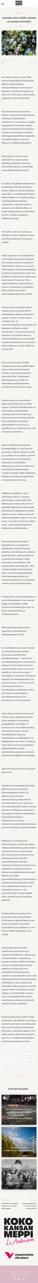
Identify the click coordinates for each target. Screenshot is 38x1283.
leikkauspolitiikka (26, 1055)
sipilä (5, 1060)
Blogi (19, 13)
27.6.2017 (19, 26)
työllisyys (6, 1064)
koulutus (13, 1055)
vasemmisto (29, 1064)
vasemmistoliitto (9, 1068)
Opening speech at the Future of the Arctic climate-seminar (29, 1206)
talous (12, 1060)
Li (2, 63)
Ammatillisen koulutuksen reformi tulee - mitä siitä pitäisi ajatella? (10, 1206)
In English (16, 1274)
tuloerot (21, 1060)
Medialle (13, 1272)
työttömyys (17, 1064)
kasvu (5, 1055)
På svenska (25, 1272)
